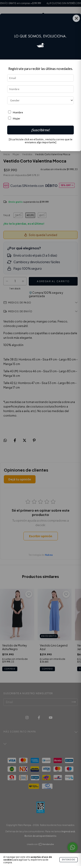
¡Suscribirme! (40, 130)
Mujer (16, 118)
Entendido (68, 860)
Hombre (18, 112)
